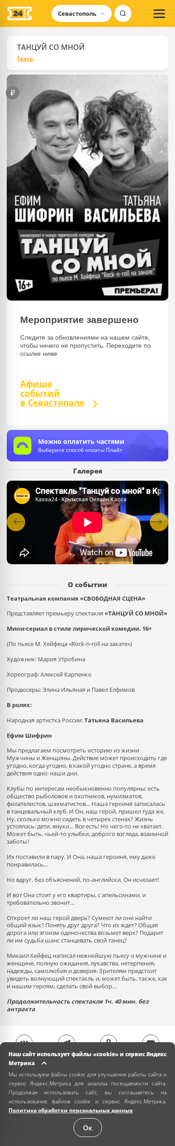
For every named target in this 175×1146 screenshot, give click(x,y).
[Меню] (159, 13)
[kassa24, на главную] (19, 13)
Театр (25, 59)
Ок (87, 1127)
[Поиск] (122, 13)
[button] (159, 522)
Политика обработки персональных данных (71, 1110)
